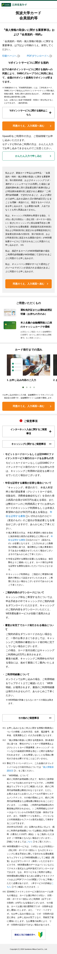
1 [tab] (23, 387)
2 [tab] (26, 387)
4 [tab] (34, 387)
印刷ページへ (9, 56)
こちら (29, 841)
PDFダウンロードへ (38, 56)
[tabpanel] (28, 368)
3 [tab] (30, 387)
